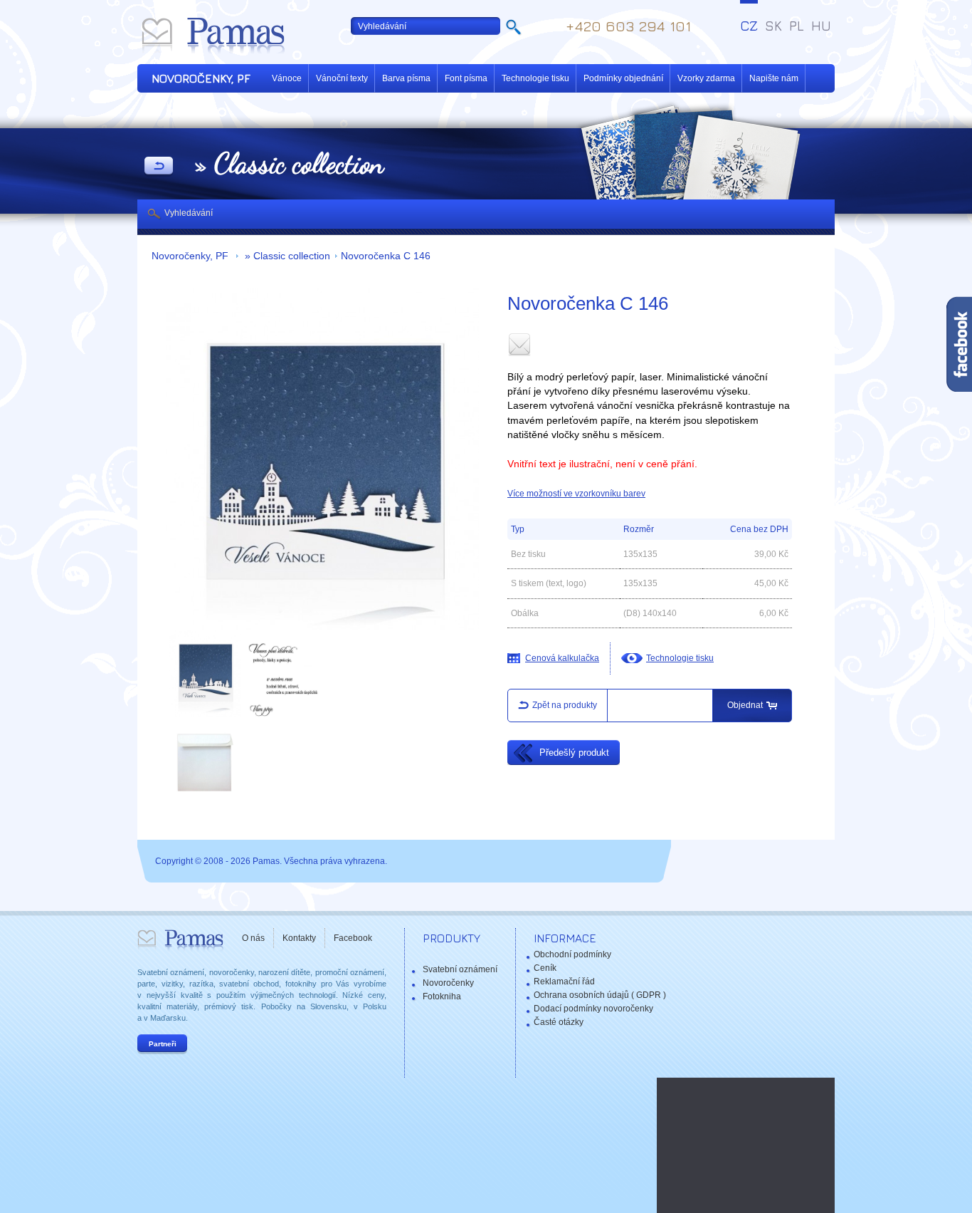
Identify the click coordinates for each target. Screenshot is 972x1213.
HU (821, 25)
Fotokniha (442, 996)
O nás (253, 938)
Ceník (545, 968)
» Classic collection (286, 256)
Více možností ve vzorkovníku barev (576, 494)
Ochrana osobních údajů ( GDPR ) (600, 995)
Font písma (466, 78)
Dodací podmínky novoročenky (593, 1009)
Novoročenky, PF (191, 256)
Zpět (158, 167)
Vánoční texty (342, 78)
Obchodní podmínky (572, 954)
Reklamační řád (564, 981)
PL (796, 25)
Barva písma (406, 78)
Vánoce (287, 78)
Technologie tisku (535, 78)
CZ (749, 25)
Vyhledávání (188, 213)
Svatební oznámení (460, 969)
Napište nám (773, 78)
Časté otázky (558, 1022)
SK (773, 25)
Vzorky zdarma (706, 78)
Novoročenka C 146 (385, 256)
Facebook (353, 938)
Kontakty (299, 938)
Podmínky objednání (623, 78)
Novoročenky (448, 983)
